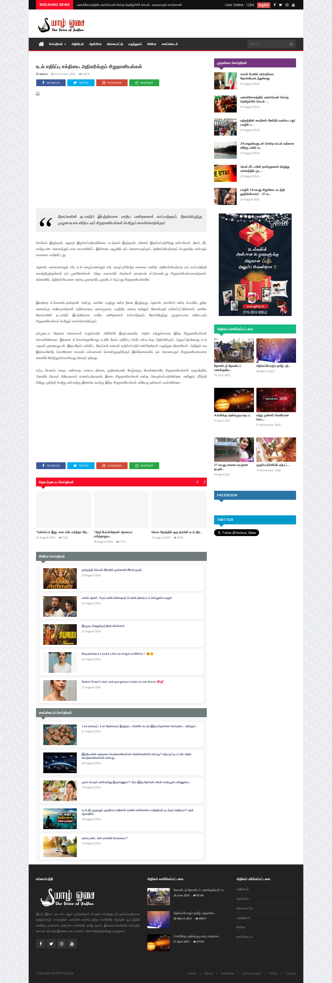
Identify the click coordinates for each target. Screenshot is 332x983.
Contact (290, 973)
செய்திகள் (56, 44)
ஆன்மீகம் (95, 44)
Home (192, 973)
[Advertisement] (207, 24)
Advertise (227, 973)
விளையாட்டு (115, 44)
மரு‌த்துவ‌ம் (135, 44)
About (208, 973)
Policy (273, 973)
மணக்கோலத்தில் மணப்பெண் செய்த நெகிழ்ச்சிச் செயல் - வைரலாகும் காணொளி (129, 4)
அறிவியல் (77, 44)
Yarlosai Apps (251, 973)
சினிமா (152, 44)
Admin (43, 74)
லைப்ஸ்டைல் (170, 44)
